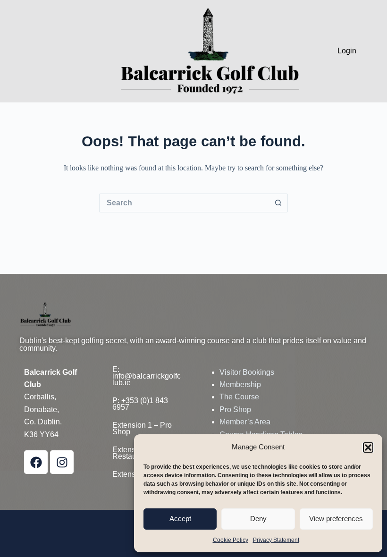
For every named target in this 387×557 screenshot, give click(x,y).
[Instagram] (62, 462)
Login (346, 51)
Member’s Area (244, 422)
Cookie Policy (230, 540)
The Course (239, 397)
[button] (368, 447)
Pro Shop (235, 409)
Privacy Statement (276, 540)
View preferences (336, 519)
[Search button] (278, 203)
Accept (180, 519)
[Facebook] (36, 462)
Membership (240, 384)
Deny (258, 519)
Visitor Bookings (246, 372)
